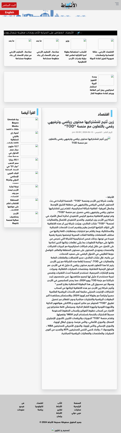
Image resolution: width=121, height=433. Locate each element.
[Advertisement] (79, 171)
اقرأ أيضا (28, 111)
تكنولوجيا (39, 406)
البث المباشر (9, 5)
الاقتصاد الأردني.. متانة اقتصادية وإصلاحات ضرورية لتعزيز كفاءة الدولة (102, 54)
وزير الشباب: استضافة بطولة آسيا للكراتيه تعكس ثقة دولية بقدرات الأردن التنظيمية (75, 50)
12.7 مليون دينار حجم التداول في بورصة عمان (13, 151)
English (9, 12)
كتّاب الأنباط (59, 404)
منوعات (20, 409)
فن (23, 403)
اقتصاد (103, 113)
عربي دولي (76, 413)
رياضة (40, 409)
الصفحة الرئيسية (77, 404)
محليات (77, 409)
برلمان (59, 416)
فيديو (21, 406)
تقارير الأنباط (59, 411)
